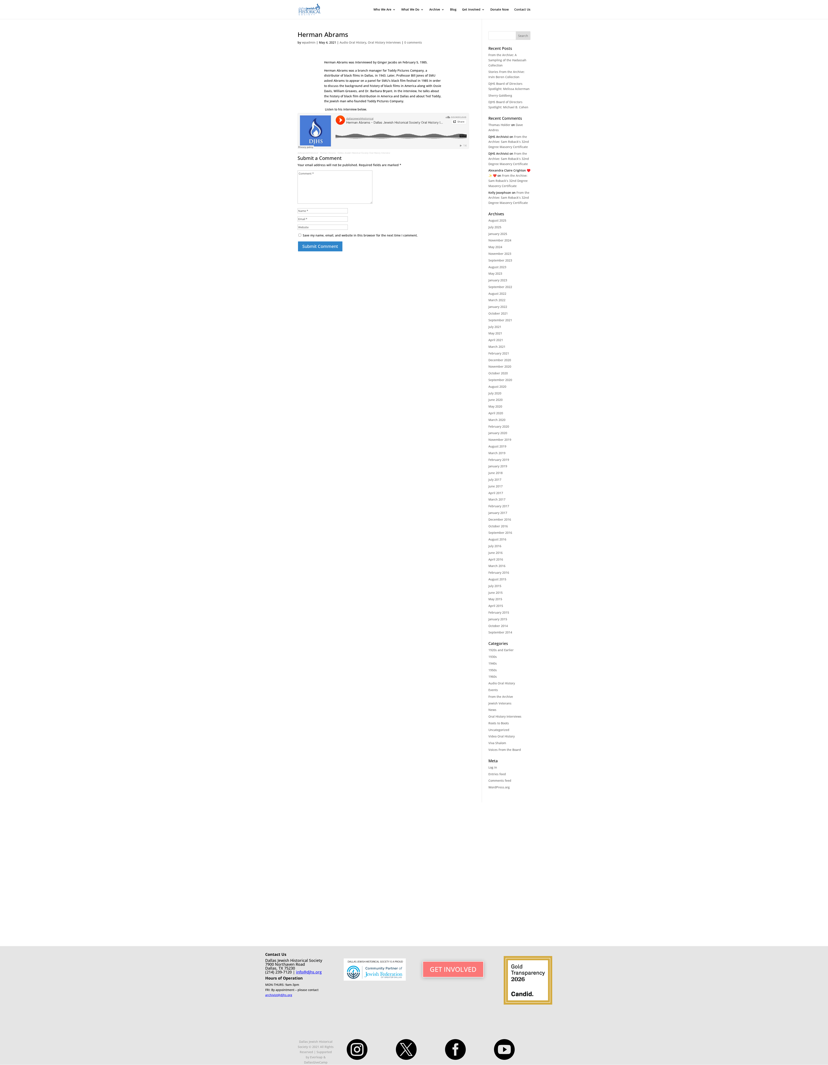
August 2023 (497, 267)
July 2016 (494, 546)
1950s (492, 670)
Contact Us (522, 9)
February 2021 (498, 353)
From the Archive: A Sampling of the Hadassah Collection (507, 60)
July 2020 (494, 393)
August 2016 (497, 539)
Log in (492, 767)
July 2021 (494, 327)
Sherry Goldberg (500, 95)
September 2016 (500, 533)
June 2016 (495, 553)
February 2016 (498, 572)
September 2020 (500, 380)
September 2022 (500, 287)
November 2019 (499, 440)
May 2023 (495, 273)
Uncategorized (498, 730)
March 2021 (496, 347)
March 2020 (496, 420)
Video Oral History (501, 736)
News (492, 710)
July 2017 (494, 479)
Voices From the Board (504, 750)
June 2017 (495, 486)
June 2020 (495, 400)
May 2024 (495, 247)
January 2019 (497, 466)
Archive (434, 9)
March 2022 (496, 300)
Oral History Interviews (384, 42)
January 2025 (497, 234)
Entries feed (497, 774)
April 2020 (495, 413)
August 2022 (497, 293)
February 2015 (498, 612)
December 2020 (499, 360)
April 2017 (495, 493)
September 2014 (500, 632)
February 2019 (498, 460)
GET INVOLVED (453, 969)
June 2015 (495, 593)
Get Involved (471, 9)
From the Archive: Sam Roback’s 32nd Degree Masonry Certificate (508, 142)
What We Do (410, 9)
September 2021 (500, 320)
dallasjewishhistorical (308, 153)
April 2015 (495, 606)
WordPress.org (499, 787)
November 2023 (499, 254)
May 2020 (495, 406)
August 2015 (497, 579)
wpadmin (308, 42)
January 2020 (497, 433)
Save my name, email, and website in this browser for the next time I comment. (360, 235)
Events (493, 690)
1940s (492, 663)
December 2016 (499, 519)
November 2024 (499, 240)
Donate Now (499, 9)
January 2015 (497, 619)
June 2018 (495, 473)
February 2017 (498, 506)
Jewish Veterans (499, 703)
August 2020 (497, 386)
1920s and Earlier (501, 650)
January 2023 (497, 280)
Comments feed (499, 780)
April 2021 (495, 340)
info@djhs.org (309, 972)
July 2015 (494, 586)
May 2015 (495, 599)
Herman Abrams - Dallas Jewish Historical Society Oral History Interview (355, 153)
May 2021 (495, 333)
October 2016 (498, 526)
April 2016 (495, 559)
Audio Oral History (353, 42)
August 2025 (497, 220)
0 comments (413, 42)
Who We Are (382, 9)
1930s (492, 657)
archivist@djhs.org (278, 995)
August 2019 (497, 446)
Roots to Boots (498, 723)
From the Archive (500, 697)
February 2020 (498, 426)
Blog (453, 9)
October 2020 (498, 373)
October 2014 (498, 626)
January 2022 (497, 307)
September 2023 (500, 260)
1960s (492, 676)
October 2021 (498, 313)
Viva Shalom (497, 743)
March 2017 (496, 499)
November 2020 (499, 366)
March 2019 (496, 453)
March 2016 (496, 566)
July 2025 (494, 227)
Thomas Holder (499, 125)
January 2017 (497, 513)
